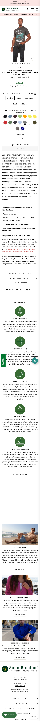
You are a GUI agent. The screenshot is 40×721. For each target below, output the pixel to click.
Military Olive (35, 122)
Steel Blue (10, 116)
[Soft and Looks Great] (20, 630)
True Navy (22, 128)
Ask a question (19, 282)
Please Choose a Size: (18, 93)
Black (5, 116)
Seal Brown (15, 116)
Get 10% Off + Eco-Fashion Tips (19, 708)
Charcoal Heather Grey (25, 122)
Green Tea (20, 116)
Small (15, 104)
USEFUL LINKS (19, 698)
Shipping (13, 86)
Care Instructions (20, 278)
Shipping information (20, 274)
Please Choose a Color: (20, 111)
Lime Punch (30, 116)
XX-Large (24, 104)
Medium (10, 98)
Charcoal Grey (17, 128)
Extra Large (29, 98)
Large (19, 98)
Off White (30, 122)
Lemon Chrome (35, 116)
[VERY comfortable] (20, 534)
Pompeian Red (5, 122)
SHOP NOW (33, 14)
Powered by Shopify (20, 719)
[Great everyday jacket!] (20, 585)
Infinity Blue (20, 122)
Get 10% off (3, 360)
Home (19, 67)
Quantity (20, 134)
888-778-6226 (20, 685)
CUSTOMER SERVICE (19, 703)
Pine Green (10, 122)
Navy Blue (15, 122)
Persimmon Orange (25, 116)
